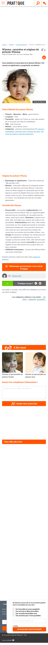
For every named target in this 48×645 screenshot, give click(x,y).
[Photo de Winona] (24, 86)
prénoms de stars (33, 131)
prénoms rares (20, 131)
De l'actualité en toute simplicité (28, 609)
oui (36, 283)
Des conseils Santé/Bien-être (26, 613)
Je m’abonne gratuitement (29, 629)
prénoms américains (26, 134)
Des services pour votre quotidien (28, 616)
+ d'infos (15, 626)
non (40, 283)
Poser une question (26, 403)
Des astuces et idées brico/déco (27, 611)
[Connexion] (45, 3)
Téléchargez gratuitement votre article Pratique (26, 267)
